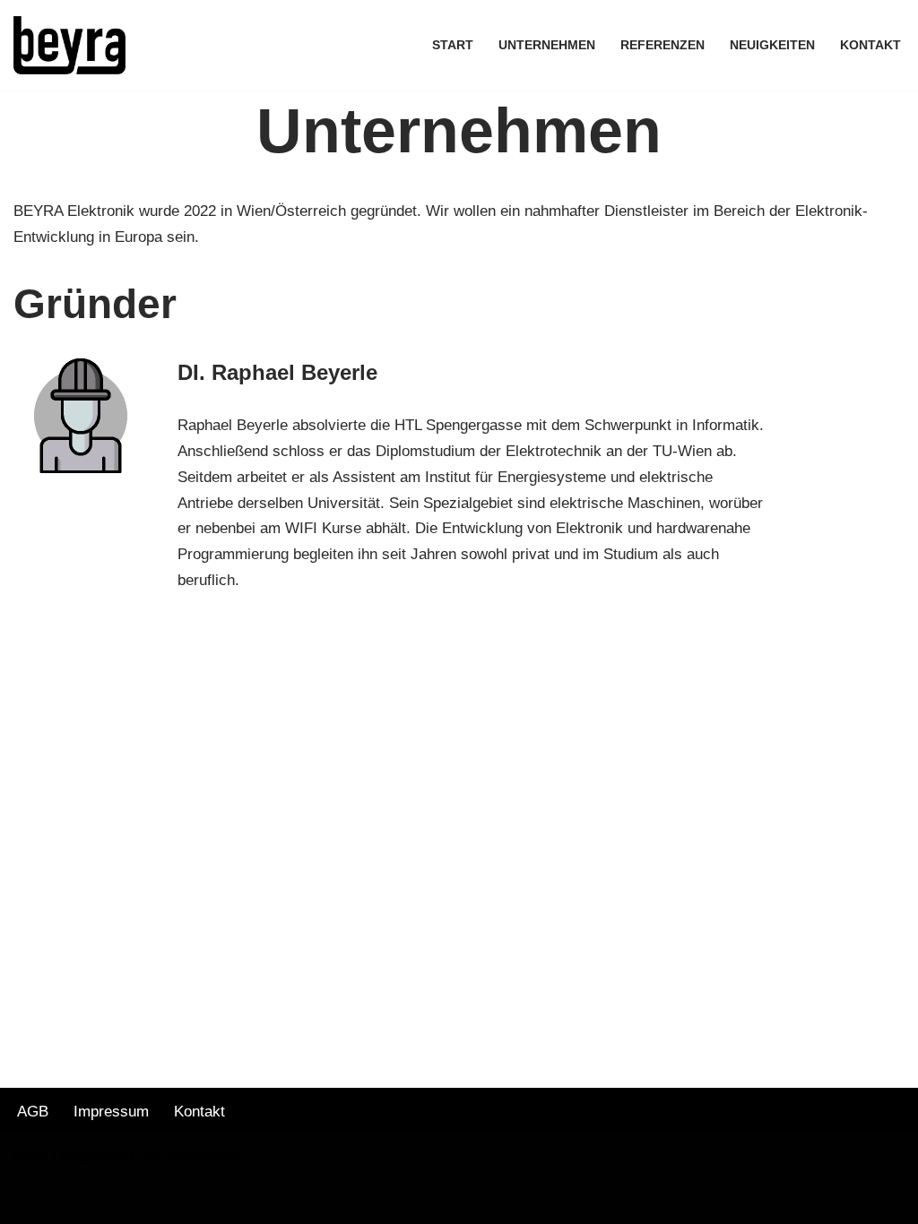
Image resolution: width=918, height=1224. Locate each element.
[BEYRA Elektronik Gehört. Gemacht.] (69, 45)
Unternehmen (546, 45)
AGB (32, 1111)
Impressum (111, 1111)
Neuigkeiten (772, 45)
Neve (30, 1157)
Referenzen (662, 45)
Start (452, 45)
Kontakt (870, 45)
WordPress (205, 1157)
